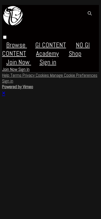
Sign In (24, 69)
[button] (4, 37)
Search (89, 13)
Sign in (47, 62)
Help (6, 75)
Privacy (29, 75)
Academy (47, 53)
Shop (75, 53)
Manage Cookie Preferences (73, 75)
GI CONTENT (50, 45)
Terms (16, 75)
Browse (16, 45)
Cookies (43, 75)
